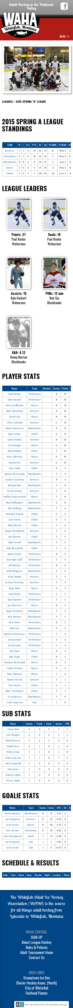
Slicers (9, 168)
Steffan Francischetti (14, 496)
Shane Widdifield (14, 531)
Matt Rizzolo (14, 525)
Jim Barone (14, 536)
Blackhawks (9, 162)
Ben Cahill (14, 468)
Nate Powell (14, 542)
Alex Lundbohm (14, 405)
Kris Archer (12, 830)
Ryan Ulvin (14, 588)
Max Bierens (14, 616)
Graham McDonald (14, 662)
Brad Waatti (14, 576)
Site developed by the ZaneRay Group (46, 1004)
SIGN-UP (36, 937)
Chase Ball (13, 729)
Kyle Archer (14, 434)
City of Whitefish (36, 988)
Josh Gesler (12, 825)
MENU (63, 36)
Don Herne (14, 685)
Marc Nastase (14, 674)
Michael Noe (14, 485)
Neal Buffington (14, 502)
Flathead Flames (36, 993)
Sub (34, 702)
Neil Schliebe (15, 451)
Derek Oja (14, 416)
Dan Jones (13, 769)
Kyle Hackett (14, 399)
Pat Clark (14, 651)
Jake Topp (14, 656)
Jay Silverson (14, 605)
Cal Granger (14, 445)
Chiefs (9, 173)
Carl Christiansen (12, 836)
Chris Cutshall (14, 422)
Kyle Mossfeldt (14, 548)
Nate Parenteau (14, 411)
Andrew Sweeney (14, 479)
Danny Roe (15, 462)
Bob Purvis (15, 519)
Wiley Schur (13, 752)
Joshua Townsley (14, 582)
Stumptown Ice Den (36, 977)
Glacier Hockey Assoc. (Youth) (36, 982)
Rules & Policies (36, 947)
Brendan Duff (14, 559)
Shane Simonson (14, 428)
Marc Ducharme (14, 691)
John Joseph (14, 639)
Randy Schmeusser (14, 634)
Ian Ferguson (12, 819)
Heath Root (13, 746)
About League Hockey (36, 942)
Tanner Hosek (14, 679)
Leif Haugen (13, 735)
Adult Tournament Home (36, 952)
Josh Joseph (14, 645)
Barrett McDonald (14, 474)
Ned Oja (14, 628)
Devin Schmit (14, 491)
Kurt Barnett (14, 599)
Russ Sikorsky (14, 456)
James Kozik (14, 554)
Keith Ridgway (14, 571)
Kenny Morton (13, 813)
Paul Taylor (14, 594)
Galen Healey (14, 439)
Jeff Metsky (14, 565)
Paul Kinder (14, 394)
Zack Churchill (13, 763)
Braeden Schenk (15, 514)
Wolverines (10, 156)
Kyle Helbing (14, 508)
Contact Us (36, 957)
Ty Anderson (15, 696)
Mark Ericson (13, 740)
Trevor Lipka (13, 780)
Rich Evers (14, 622)
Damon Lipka (12, 775)
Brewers (9, 150)
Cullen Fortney (14, 668)
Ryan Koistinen (14, 611)
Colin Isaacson (14, 702)
